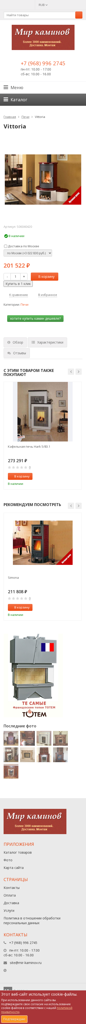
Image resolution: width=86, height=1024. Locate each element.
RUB (42, 5)
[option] (42, 436)
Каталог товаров (18, 852)
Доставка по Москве (23, 246)
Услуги (9, 910)
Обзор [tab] (18, 342)
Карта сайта (14, 867)
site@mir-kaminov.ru (26, 962)
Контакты (12, 887)
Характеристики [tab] (50, 342)
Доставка (11, 903)
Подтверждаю (14, 1019)
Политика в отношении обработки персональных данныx (32, 920)
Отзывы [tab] (19, 353)
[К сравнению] (68, 476)
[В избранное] (76, 476)
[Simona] (43, 543)
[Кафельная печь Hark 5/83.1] (43, 411)
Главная (10, 117)
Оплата (10, 895)
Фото (8, 860)
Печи (25, 117)
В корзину (46, 276)
